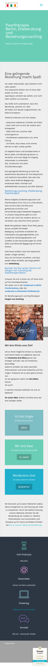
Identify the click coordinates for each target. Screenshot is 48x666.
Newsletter (24, 578)
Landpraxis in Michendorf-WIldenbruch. (22, 291)
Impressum (10, 643)
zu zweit (24, 457)
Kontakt (24, 627)
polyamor (24, 486)
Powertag (24, 603)
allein (24, 427)
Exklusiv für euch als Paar (24, 609)
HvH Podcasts (24, 554)
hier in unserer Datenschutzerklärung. (25, 525)
